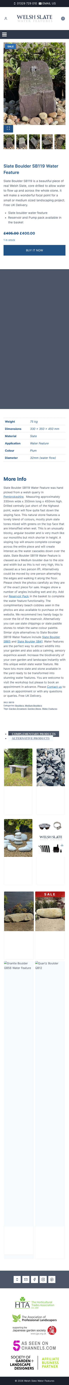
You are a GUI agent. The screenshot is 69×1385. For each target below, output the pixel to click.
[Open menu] (4, 34)
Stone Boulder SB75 (50, 940)
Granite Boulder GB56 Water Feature (19, 1238)
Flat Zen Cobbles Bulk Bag (15, 868)
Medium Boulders (33, 705)
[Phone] (17, 1279)
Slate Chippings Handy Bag (49, 797)
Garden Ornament (18, 709)
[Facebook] (34, 1279)
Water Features (49, 709)
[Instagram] (43, 1279)
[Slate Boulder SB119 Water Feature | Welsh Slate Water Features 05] (34, 83)
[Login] (5, 18)
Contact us (54, 686)
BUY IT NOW (34, 250)
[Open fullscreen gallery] (8, 129)
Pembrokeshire (14, 496)
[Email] (25, 1279)
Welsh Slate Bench (17, 795)
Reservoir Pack (19, 596)
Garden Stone (34, 709)
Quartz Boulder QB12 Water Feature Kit (50, 1240)
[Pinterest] (51, 1279)
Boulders (19, 705)
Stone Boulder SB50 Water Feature (19, 942)
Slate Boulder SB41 (29, 641)
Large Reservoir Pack (48, 868)
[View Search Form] (63, 34)
